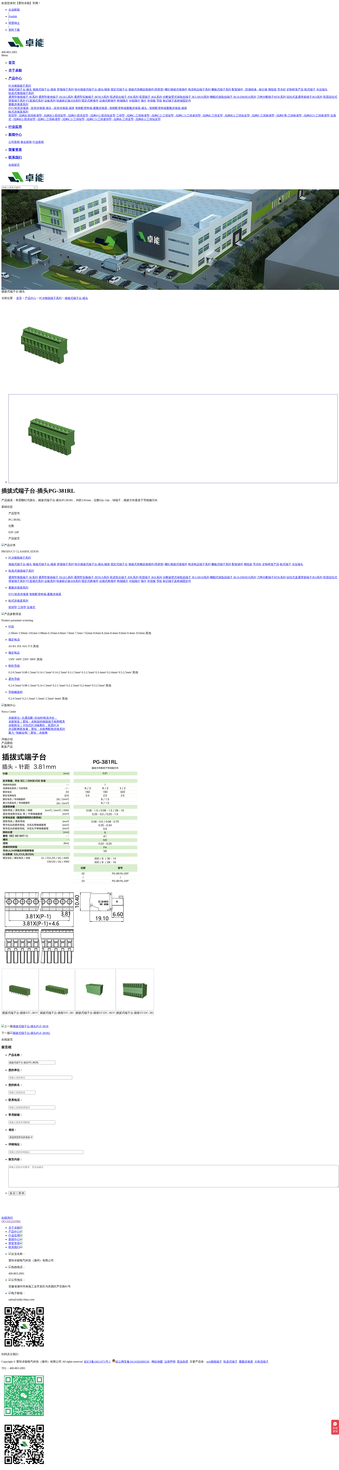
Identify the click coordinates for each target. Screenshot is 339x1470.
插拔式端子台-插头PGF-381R (31, 1026)
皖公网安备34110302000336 (132, 1361)
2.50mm (13, 633)
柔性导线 (14, 678)
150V (11, 659)
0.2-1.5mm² (74, 672)
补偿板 (151, 100)
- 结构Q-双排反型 (77, 115)
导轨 (159, 100)
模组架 (272, 89)
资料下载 (14, 29)
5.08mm (42, 633)
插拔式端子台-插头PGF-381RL (31, 1033)
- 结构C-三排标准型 (137, 115)
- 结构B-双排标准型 (30, 115)
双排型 (12, 115)
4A (10, 646)
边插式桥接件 (107, 100)
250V (26, 659)
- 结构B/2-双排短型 (54, 115)
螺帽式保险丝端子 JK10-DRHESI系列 (233, 96)
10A (19, 646)
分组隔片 (134, 100)
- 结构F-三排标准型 (262, 115)
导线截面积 (15, 692)
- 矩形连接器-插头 (40, 108)
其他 (148, 633)
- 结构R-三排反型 (212, 115)
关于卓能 (15, 70)
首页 (11, 62)
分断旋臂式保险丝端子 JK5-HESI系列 (186, 96)
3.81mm (32, 633)
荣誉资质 (15, 149)
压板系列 (50, 100)
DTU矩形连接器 (18, 108)
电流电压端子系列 (199, 89)
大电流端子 (261, 1361)
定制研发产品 (295, 89)
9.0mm (122, 633)
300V (33, 659)
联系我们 (15, 157)
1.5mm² (40, 698)
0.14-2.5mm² (60, 672)
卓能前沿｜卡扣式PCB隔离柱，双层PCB (33, 725)
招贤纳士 (14, 22)
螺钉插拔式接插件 (176, 89)
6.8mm (62, 633)
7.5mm (79, 633)
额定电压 (14, 652)
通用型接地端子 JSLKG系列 (55, 96)
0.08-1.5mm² (29, 672)
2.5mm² (49, 698)
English (12, 16)
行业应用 (15, 127)
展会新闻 (26, 142)
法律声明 (170, 1361)
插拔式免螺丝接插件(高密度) (146, 89)
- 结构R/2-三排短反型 (237, 115)
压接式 (31, 607)
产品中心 (15, 78)
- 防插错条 (250, 89)
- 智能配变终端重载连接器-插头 (127, 108)
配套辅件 (237, 89)
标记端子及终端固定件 (177, 100)
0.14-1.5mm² (44, 672)
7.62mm (88, 633)
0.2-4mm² (100, 672)
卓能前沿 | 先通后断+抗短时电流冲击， (32, 717)
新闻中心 (15, 134)
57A (30, 646)
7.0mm (70, 633)
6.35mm (52, 633)
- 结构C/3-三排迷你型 (187, 115)
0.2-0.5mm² (15, 672)
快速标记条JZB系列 (68, 100)
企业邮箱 (14, 9)
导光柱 (281, 89)
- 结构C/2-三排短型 (162, 115)
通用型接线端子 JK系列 (23, 96)
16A (24, 646)
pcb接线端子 (214, 1361)
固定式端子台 (119, 89)
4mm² (58, 698)
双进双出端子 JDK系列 (124, 96)
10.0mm (140, 633)
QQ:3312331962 (10, 1221)
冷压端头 (322, 89)
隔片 (144, 100)
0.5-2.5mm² (125, 672)
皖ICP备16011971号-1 (97, 1361)
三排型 (120, 115)
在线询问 (7, 1217)
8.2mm (105, 633)
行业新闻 (38, 142)
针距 (11, 626)
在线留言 (14, 164)
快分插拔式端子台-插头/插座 (92, 89)
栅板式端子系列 (221, 89)
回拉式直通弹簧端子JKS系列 (304, 96)
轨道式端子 (230, 1361)
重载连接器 (246, 1361)
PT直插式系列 (35, 100)
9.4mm (131, 633)
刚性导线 (14, 665)
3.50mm (23, 633)
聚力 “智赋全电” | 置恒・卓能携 (27, 732)
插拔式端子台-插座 (44, 89)
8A (14, 646)
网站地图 (157, 1361)
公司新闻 (14, 142)
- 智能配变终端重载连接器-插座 (167, 108)
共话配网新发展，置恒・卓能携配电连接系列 (36, 728)
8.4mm (114, 633)
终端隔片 (122, 100)
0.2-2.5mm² (88, 672)
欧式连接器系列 (18, 600)
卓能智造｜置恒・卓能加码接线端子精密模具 (36, 721)
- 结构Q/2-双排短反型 (102, 115)
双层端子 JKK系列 (151, 96)
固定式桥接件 (90, 100)
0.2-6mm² (112, 672)
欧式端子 (310, 89)
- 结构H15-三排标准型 (316, 115)
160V (19, 659)
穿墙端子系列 (65, 89)
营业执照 (182, 1361)
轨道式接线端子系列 (21, 570)
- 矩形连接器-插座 (63, 108)
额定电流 (14, 639)
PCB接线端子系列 (50, 298)
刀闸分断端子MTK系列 (271, 96)
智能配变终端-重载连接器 (91, 108)
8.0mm (97, 633)
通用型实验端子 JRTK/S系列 (91, 96)
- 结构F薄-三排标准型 (288, 115)
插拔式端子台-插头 (20, 89)
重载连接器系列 (18, 587)
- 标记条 (262, 89)
